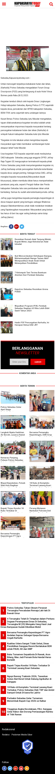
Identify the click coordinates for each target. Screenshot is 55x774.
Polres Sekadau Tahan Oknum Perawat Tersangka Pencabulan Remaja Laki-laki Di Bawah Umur (28, 610)
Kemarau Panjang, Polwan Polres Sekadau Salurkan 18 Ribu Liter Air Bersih (13, 461)
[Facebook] (11, 226)
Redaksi (6, 734)
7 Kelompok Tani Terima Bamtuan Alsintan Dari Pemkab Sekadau (30, 273)
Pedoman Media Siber (21, 734)
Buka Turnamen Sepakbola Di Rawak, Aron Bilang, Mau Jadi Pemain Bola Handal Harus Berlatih (29, 657)
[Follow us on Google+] (15, 768)
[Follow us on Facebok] (4, 768)
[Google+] (16, 226)
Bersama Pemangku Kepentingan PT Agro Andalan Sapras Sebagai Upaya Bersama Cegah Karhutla (28, 635)
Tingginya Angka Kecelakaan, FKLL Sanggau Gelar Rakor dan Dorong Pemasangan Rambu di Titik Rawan (30, 712)
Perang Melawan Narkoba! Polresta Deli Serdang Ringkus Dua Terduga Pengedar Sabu (41, 512)
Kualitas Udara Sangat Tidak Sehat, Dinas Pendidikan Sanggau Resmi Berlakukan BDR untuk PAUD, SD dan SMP (29, 646)
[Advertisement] (27, 20)
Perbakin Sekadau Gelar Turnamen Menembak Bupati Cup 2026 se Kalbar (26, 699)
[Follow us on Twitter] (10, 768)
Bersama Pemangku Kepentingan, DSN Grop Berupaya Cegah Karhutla (42, 434)
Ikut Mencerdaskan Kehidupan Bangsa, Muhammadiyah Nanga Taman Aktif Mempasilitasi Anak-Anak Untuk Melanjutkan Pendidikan (33, 259)
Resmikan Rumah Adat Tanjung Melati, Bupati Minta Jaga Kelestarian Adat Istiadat (33, 241)
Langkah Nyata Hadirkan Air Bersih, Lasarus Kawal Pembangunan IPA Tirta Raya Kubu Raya (13, 436)
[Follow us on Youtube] (21, 768)
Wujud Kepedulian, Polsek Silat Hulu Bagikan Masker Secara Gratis (13, 485)
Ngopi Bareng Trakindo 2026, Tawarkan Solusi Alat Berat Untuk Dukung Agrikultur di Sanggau (29, 679)
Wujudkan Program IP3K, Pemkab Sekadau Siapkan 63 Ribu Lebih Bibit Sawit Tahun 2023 (32, 308)
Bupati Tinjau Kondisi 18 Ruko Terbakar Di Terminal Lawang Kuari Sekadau (12, 512)
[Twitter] (21, 226)
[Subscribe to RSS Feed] (26, 768)
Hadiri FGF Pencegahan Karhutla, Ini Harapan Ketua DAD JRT (32, 323)
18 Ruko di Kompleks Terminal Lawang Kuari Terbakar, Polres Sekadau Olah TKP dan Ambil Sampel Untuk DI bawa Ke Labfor (30, 690)
